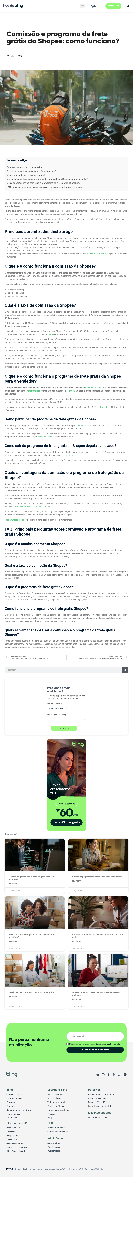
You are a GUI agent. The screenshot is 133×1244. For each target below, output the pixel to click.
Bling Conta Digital (15, 1151)
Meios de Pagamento (16, 1147)
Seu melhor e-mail (55, 703)
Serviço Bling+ (54, 1098)
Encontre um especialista (100, 1106)
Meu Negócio (53, 1147)
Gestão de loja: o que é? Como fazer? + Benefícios (32, 992)
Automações (53, 1143)
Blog (49, 1118)
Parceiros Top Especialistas (101, 1095)
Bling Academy (54, 1095)
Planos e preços (14, 1098)
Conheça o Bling (14, 1095)
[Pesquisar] (125, 670)
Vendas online (13, 1128)
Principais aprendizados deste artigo (25, 167)
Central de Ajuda (55, 1106)
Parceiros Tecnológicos (99, 1102)
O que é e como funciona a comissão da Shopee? (31, 171)
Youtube (51, 1114)
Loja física (11, 1132)
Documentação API (97, 1118)
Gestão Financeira (15, 1144)
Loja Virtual (11, 1140)
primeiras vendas (46, 436)
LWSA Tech (11, 1118)
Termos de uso (13, 1114)
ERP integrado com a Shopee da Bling (32, 506)
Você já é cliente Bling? (57, 714)
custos (51, 334)
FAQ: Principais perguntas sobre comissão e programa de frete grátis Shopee (45, 187)
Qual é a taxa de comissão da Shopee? (26, 175)
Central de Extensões (57, 1132)
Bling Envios (12, 1136)
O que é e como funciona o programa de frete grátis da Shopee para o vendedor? (47, 179)
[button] (82, 6)
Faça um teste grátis (96, 253)
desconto (103, 407)
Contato (10, 1102)
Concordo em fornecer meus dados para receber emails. (94, 1044)
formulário (81, 425)
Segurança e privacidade (18, 1110)
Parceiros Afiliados (97, 1098)
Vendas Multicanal (56, 1128)
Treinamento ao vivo (57, 1102)
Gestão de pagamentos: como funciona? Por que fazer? (98, 877)
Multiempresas (54, 1151)
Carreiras (10, 1106)
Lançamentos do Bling (58, 1110)
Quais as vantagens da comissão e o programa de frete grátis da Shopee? (43, 183)
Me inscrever (63, 728)
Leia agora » (13, 884)
